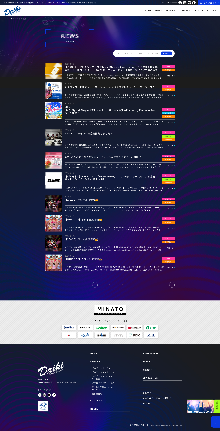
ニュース (140, 53)
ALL (119, 53)
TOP (6, 19)
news (158, 11)
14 (123, 285)
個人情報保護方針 (137, 425)
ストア (146, 393)
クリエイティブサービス (103, 383)
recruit (198, 11)
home (148, 11)
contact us (150, 377)
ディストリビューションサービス (103, 388)
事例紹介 (166, 53)
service (170, 11)
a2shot (147, 403)
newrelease (151, 353)
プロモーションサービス (103, 372)
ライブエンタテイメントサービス (103, 377)
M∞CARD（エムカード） (156, 398)
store (210, 11)
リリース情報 (153, 53)
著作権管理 (97, 393)
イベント (128, 53)
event (146, 361)
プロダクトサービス (101, 368)
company (184, 11)
